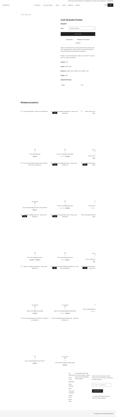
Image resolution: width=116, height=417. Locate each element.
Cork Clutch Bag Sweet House (65, 257)
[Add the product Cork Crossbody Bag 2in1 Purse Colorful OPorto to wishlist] (35, 204)
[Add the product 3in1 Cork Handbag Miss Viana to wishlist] (65, 202)
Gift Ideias (37, 5)
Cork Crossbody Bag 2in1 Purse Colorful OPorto (35, 207)
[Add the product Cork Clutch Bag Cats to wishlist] (35, 151)
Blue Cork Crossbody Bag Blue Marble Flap (65, 311)
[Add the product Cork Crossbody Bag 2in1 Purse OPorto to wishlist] (35, 357)
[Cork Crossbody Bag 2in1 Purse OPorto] (35, 336)
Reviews (78, 5)
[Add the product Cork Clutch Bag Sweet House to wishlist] (65, 254)
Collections (70, 5)
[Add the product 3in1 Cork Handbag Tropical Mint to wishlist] (65, 151)
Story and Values (48, 5)
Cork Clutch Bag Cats (34, 154)
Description (69, 39)
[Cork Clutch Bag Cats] (35, 130)
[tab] (69, 39)
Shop (57, 5)
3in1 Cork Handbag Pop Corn (34, 257)
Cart (110, 5)
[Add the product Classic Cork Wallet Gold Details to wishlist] (35, 308)
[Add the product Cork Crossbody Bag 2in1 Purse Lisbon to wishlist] (65, 359)
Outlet (63, 5)
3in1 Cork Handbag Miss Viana (65, 205)
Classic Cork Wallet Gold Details (35, 311)
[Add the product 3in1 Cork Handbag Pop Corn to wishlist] (35, 254)
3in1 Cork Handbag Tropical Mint (65, 154)
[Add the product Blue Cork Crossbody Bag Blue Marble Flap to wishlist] (65, 308)
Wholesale (71, 381)
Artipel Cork (28, 14)
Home (22, 14)
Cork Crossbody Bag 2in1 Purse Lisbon (65, 362)
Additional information (83, 39)
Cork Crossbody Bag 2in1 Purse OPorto (35, 361)
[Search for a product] (105, 5)
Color (62, 28)
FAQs (70, 388)
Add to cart (78, 34)
